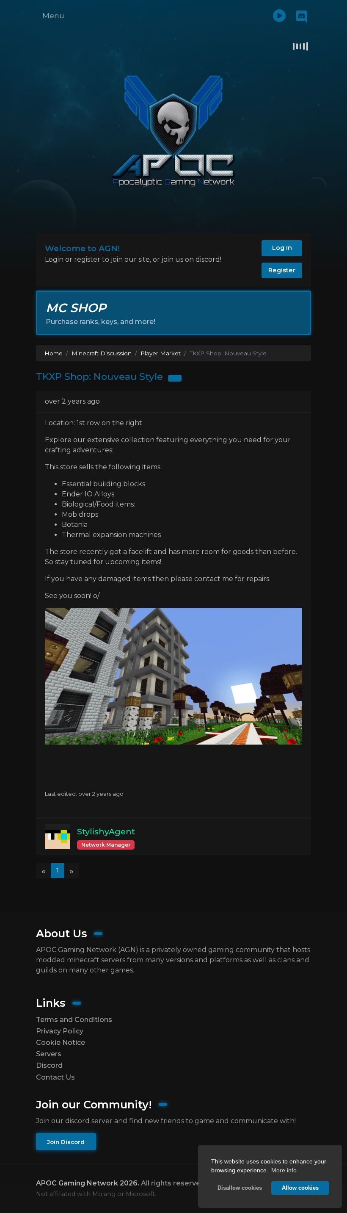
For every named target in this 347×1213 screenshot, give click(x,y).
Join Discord (66, 1141)
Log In (282, 248)
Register (281, 270)
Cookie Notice (60, 1043)
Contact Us (55, 1077)
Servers (48, 1054)
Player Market (160, 353)
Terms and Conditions (74, 1020)
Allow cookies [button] (300, 1188)
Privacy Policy (59, 1031)
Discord (49, 1065)
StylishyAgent (106, 831)
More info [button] (284, 1170)
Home (53, 353)
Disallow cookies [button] (240, 1188)
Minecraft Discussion (102, 353)
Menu (53, 15)
